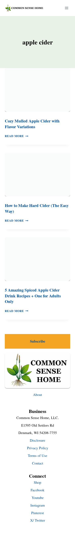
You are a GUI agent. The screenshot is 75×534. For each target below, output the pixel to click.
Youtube (38, 497)
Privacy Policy (37, 447)
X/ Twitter (37, 520)
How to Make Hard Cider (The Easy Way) (37, 208)
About (37, 394)
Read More (16, 136)
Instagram (37, 505)
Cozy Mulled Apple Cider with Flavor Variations (32, 124)
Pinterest (37, 512)
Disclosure (37, 440)
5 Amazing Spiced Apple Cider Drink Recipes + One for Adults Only (33, 295)
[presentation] (37, 90)
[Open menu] (66, 8)
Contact (37, 463)
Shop (37, 482)
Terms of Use (37, 455)
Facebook (37, 490)
